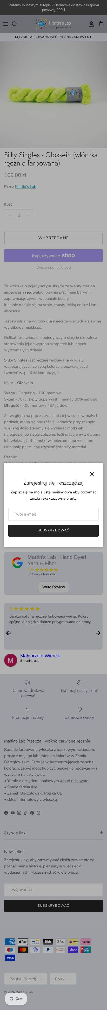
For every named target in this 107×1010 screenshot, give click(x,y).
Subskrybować (53, 530)
